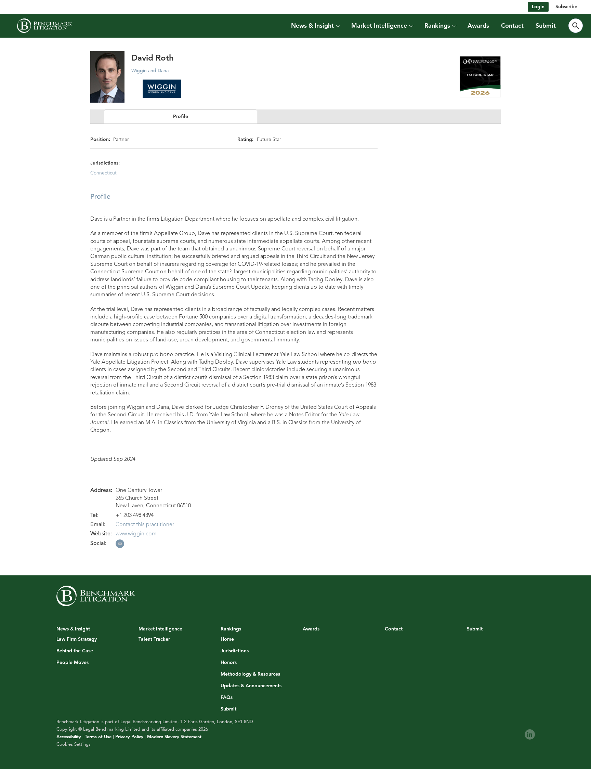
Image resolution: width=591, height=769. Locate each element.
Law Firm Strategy (76, 639)
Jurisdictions (235, 651)
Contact (512, 25)
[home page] (44, 26)
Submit (546, 25)
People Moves (72, 662)
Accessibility (68, 737)
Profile (180, 116)
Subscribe (566, 7)
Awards (478, 25)
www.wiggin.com (136, 533)
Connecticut (103, 173)
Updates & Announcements (251, 685)
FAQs (227, 697)
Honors (229, 662)
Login (538, 7)
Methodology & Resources (250, 674)
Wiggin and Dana (150, 71)
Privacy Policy (129, 737)
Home (227, 639)
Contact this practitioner (145, 524)
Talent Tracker (154, 639)
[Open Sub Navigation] (338, 26)
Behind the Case (74, 651)
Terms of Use (98, 737)
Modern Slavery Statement (174, 737)
